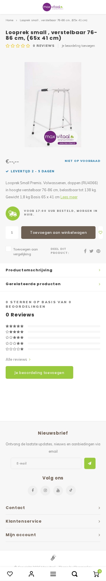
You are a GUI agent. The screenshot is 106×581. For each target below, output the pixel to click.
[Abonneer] (90, 463)
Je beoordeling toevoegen (78, 46)
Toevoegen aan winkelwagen (58, 232)
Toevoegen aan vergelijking (25, 251)
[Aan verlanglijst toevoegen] (100, 232)
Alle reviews (16, 359)
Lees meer (68, 197)
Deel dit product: (60, 250)
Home (9, 20)
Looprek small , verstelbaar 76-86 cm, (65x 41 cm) (53, 20)
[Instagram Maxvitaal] (45, 491)
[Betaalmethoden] (53, 557)
